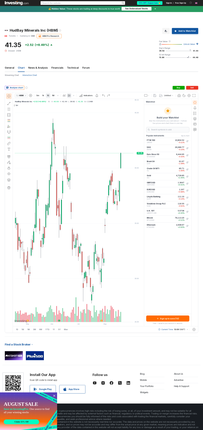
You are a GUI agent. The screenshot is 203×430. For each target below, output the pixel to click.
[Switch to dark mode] (184, 95)
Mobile (143, 380)
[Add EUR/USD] (187, 191)
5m (37, 95)
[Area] (64, 95)
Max (66, 329)
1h (43, 95)
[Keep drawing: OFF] (9, 162)
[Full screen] (194, 95)
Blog (142, 374)
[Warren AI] (194, 129)
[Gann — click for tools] (9, 126)
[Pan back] (78, 318)
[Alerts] (194, 107)
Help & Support (181, 386)
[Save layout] (155, 95)
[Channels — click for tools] (9, 109)
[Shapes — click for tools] (9, 115)
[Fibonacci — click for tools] (9, 120)
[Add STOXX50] (187, 155)
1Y (54, 329)
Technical (73, 67)
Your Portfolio (147, 386)
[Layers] (9, 180)
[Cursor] (9, 96)
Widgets (144, 392)
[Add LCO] (187, 162)
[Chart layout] (146, 95)
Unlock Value (189, 44)
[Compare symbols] (30, 95)
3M (34, 329)
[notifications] (190, 2)
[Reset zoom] (87, 318)
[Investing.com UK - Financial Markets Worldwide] (17, 3)
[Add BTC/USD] (187, 219)
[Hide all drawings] (9, 173)
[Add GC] (187, 177)
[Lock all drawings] (9, 168)
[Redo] (108, 95)
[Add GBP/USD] (187, 184)
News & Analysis (38, 67)
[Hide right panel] (143, 212)
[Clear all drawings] (9, 187)
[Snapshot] (179, 95)
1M (53, 95)
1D (48, 95)
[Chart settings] (189, 95)
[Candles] (69, 95)
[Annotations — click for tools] (9, 149)
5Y (59, 329)
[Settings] (194, 329)
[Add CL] (187, 169)
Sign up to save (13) (169, 318)
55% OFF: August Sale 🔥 (150, 3)
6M (40, 329)
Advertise (178, 380)
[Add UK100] (187, 141)
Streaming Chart (12, 75)
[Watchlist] (194, 102)
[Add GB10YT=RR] (187, 212)
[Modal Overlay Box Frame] (28, 411)
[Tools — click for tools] (9, 143)
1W (22, 329)
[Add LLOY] (187, 198)
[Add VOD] (187, 205)
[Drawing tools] (14, 212)
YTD (47, 329)
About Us (178, 374)
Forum (86, 67)
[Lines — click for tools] (9, 103)
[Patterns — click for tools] (9, 132)
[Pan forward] (82, 318)
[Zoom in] (74, 318)
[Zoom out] (70, 318)
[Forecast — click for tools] (9, 138)
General (9, 67)
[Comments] (194, 124)
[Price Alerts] (97, 95)
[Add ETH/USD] (187, 226)
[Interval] (58, 95)
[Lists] (194, 113)
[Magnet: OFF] (9, 156)
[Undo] (103, 95)
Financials (57, 67)
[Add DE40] (187, 148)
